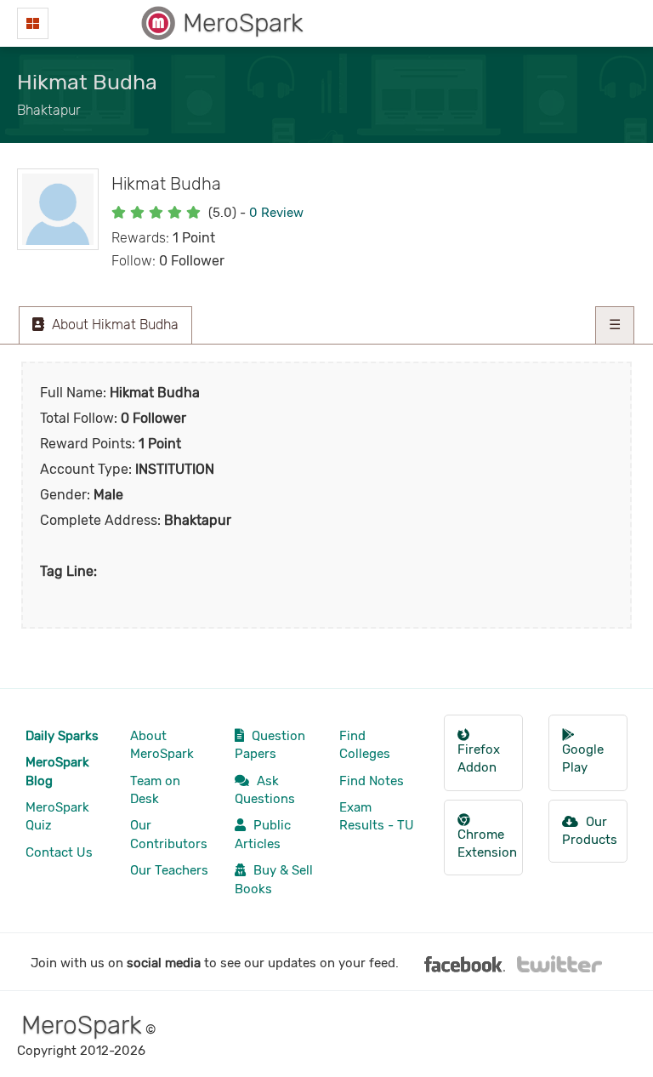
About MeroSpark (162, 744)
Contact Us (59, 852)
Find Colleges (364, 744)
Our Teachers (169, 870)
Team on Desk (155, 789)
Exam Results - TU (376, 816)
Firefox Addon (478, 758)
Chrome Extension (487, 843)
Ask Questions (265, 789)
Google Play (583, 758)
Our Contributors (168, 834)
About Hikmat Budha (113, 324)
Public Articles (263, 834)
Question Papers (270, 744)
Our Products (589, 830)
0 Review (276, 212)
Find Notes (371, 781)
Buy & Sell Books (274, 879)
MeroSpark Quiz (57, 816)
